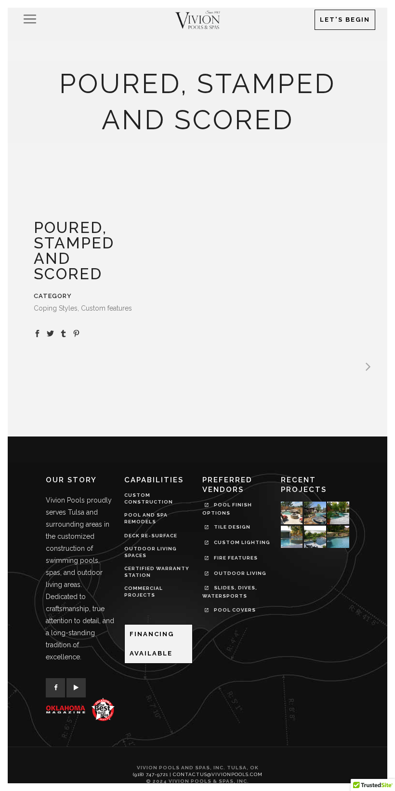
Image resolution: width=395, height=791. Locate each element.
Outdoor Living (239, 573)
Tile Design (231, 527)
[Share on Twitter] (50, 333)
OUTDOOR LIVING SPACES (150, 552)
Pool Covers (234, 610)
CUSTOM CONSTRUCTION (148, 498)
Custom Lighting (241, 542)
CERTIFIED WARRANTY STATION (156, 572)
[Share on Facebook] (37, 333)
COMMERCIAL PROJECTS (143, 592)
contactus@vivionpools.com (218, 774)
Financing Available (152, 643)
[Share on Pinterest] (76, 333)
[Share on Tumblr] (63, 333)
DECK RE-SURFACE (150, 535)
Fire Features (235, 557)
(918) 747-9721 (150, 774)
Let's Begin (345, 19)
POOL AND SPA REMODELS (146, 518)
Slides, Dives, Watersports (229, 592)
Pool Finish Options (227, 509)
